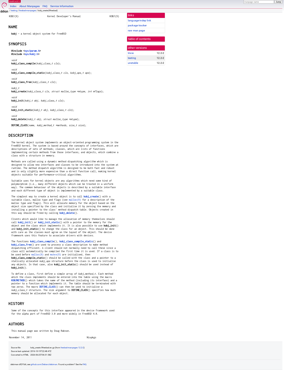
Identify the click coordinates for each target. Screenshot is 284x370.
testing (14, 10)
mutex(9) (55, 254)
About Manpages (29, 6)
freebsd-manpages (27, 10)
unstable (133, 62)
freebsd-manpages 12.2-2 (72, 347)
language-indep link (139, 20)
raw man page (136, 30)
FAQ (45, 6)
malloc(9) (75, 199)
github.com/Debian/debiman (44, 364)
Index (13, 6)
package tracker (137, 25)
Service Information (61, 6)
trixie (131, 53)
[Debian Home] (4, 6)
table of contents (139, 39)
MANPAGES (14, 1)
